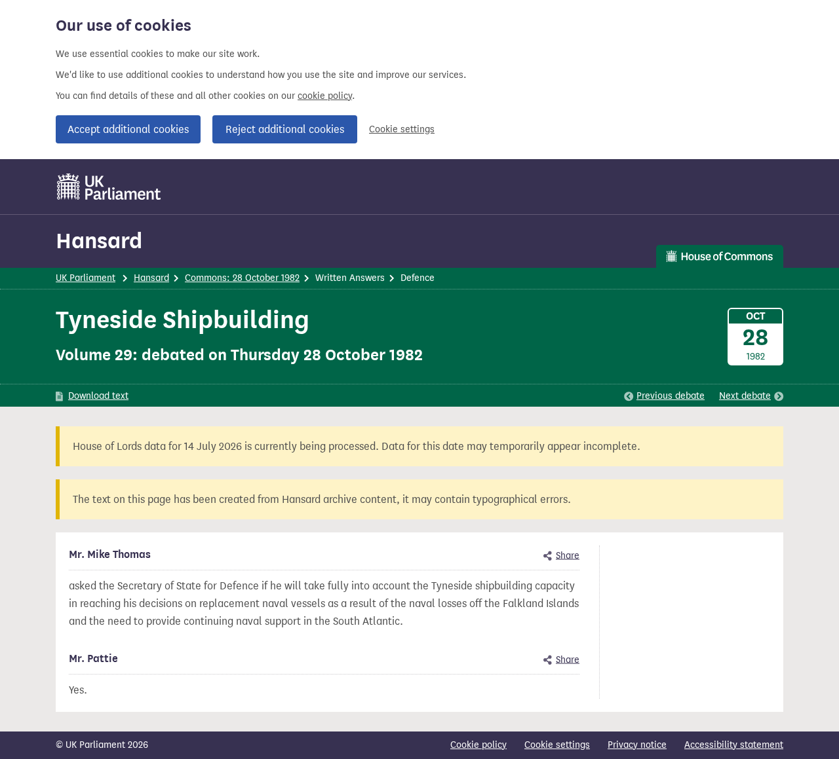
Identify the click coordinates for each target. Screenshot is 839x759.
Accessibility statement (733, 744)
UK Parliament (85, 278)
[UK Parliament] (109, 186)
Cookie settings (402, 129)
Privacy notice (637, 744)
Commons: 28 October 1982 (242, 278)
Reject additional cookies (284, 129)
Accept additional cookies (128, 129)
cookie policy (325, 96)
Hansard (99, 240)
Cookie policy (478, 744)
